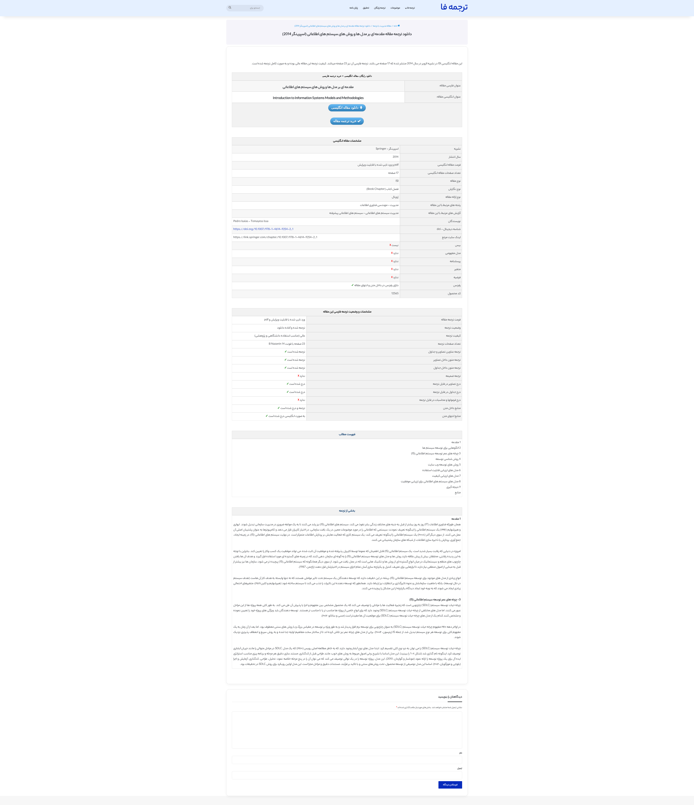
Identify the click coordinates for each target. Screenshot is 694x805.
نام (460, 753)
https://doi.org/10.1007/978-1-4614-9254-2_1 (263, 229)
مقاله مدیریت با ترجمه (382, 26)
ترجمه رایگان (379, 8)
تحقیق (366, 8)
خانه (396, 26)
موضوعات (395, 8)
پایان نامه (354, 8)
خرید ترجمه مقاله (344, 121)
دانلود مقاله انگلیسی (344, 107)
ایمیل (459, 768)
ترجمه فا (411, 8)
